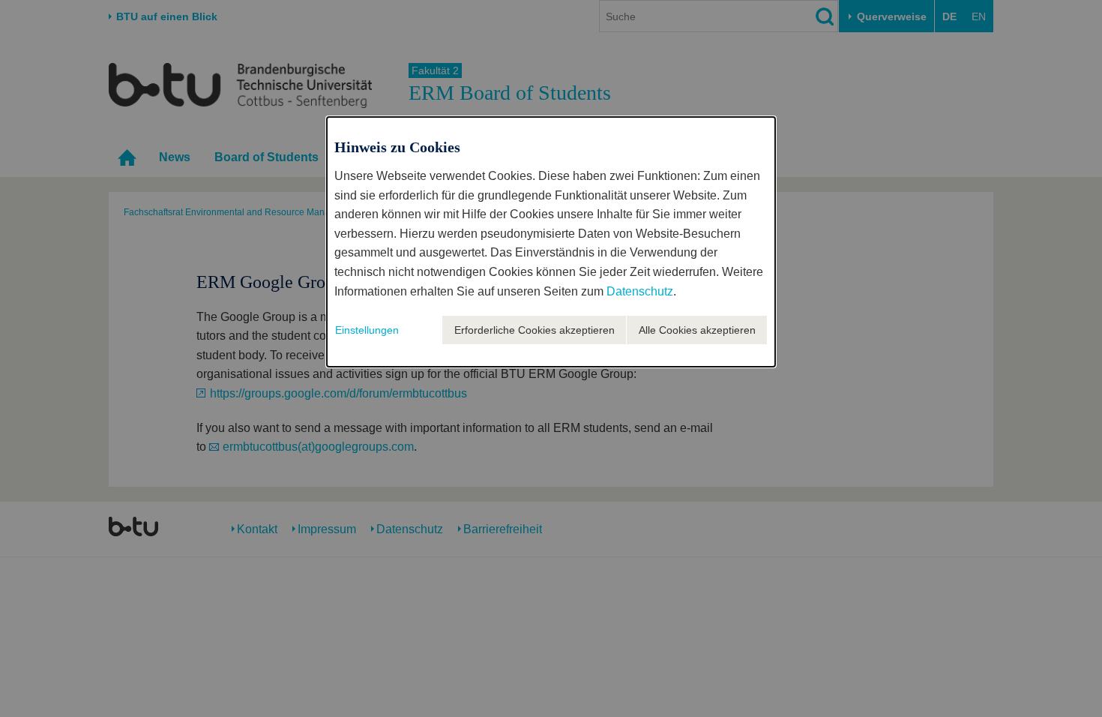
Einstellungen (367, 330)
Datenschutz (639, 291)
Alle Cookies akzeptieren (697, 330)
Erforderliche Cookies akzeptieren (534, 330)
